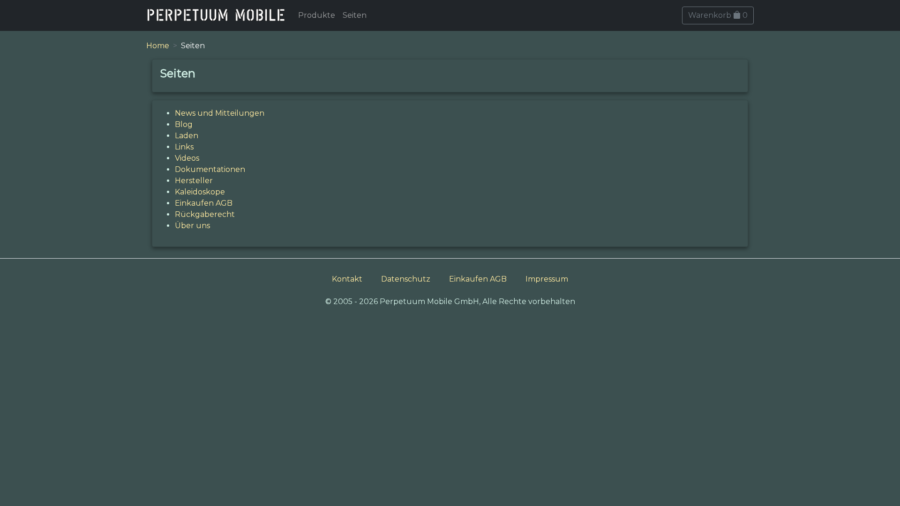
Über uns (192, 225)
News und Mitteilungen (219, 113)
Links (184, 146)
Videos (187, 158)
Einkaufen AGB (203, 203)
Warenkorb (718, 15)
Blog (184, 124)
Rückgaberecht (205, 214)
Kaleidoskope (200, 191)
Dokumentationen (210, 169)
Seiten (355, 15)
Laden (186, 135)
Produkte (316, 15)
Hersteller (194, 180)
